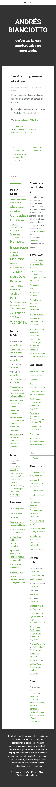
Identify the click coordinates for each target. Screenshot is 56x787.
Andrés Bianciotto (28, 26)
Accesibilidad (15, 199)
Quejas (14, 293)
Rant (13, 298)
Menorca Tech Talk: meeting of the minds (36, 321)
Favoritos (15, 230)
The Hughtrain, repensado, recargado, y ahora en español (38, 276)
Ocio (22, 276)
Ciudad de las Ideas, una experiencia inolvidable (35, 305)
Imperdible (18, 126)
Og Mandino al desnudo (36, 286)
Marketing (17, 259)
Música (12, 272)
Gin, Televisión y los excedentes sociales (36, 264)
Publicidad (15, 289)
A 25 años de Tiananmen (35, 428)
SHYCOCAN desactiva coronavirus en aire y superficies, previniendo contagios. (37, 701)
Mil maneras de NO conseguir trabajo (38, 355)
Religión (21, 306)
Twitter (18, 317)
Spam (12, 313)
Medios (14, 263)
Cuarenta (14, 360)
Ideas (24, 242)
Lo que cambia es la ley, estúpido (37, 474)
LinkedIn (33, 241)
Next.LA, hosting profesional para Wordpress (17, 488)
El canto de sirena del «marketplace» (37, 393)
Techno (20, 313)
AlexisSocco (15, 400)
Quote (22, 294)
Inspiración (19, 247)
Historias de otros (17, 237)
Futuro (12, 234)
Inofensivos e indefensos (36, 294)
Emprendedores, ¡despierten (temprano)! (37, 332)
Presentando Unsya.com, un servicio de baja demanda (19, 154)
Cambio (19, 203)
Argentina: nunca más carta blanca (37, 385)
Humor (15, 241)
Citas (13, 206)
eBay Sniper (15, 495)
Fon (21, 231)
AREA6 (23, 199)
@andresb (41, 231)
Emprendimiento (16, 227)
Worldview (18, 322)
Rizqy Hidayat (33, 775)
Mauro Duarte (16, 349)
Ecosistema (17, 220)
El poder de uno (16, 572)
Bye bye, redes (16, 352)
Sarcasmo (21, 308)
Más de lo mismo (37, 314)
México (21, 267)
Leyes (18, 252)
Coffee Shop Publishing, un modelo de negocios (35, 344)
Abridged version (21, 129)
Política (19, 286)
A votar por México (38, 149)
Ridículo (13, 308)
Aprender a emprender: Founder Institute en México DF (37, 417)
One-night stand (36, 549)
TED (12, 317)
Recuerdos (15, 302)
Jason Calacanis (25, 132)
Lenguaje (13, 252)
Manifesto (14, 255)
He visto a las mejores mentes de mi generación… (18, 579)
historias (18, 234)
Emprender (14, 224)
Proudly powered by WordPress (23, 772)
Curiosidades (20, 215)
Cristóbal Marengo (18, 379)
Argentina (13, 203)
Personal (16, 281)
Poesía (12, 286)
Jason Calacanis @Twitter (26, 120)
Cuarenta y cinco (17, 345)
